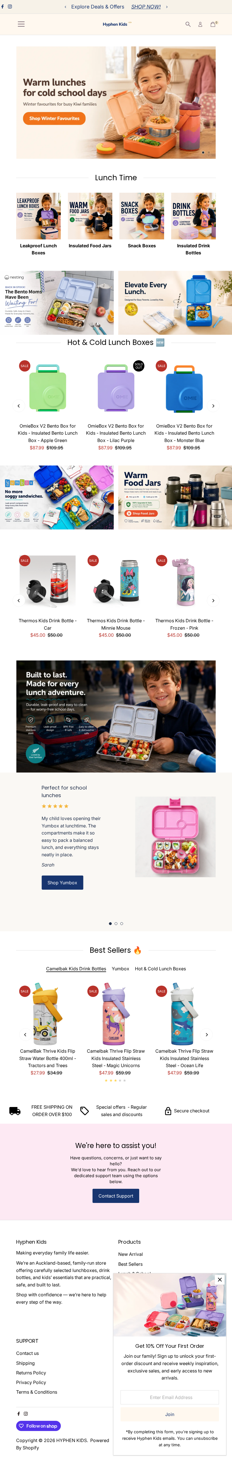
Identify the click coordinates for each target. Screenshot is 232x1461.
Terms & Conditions (36, 1392)
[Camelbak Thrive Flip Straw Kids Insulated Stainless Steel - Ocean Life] (184, 1014)
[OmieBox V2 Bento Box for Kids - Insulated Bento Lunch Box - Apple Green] (47, 388)
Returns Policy (31, 1373)
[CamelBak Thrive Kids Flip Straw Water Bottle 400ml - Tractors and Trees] (47, 1014)
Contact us (27, 1353)
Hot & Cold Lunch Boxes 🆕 (116, 342)
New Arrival (130, 1254)
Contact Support (115, 1196)
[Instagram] (10, 7)
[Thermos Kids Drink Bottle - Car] (47, 583)
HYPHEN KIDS (71, 1440)
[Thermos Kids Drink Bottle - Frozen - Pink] (184, 583)
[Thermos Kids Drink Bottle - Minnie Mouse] (116, 583)
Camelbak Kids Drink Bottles (76, 968)
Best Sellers (130, 1264)
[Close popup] (220, 1280)
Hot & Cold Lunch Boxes (160, 968)
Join (169, 1414)
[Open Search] (188, 24)
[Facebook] (2, 7)
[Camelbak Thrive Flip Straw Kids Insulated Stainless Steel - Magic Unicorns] (116, 1014)
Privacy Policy (31, 1382)
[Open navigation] (21, 24)
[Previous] (65, 7)
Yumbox (120, 968)
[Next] (166, 7)
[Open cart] (213, 24)
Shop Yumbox (62, 882)
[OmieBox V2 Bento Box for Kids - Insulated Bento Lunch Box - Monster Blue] (184, 388)
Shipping (25, 1363)
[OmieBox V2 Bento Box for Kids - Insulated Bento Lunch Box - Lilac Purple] (116, 388)
